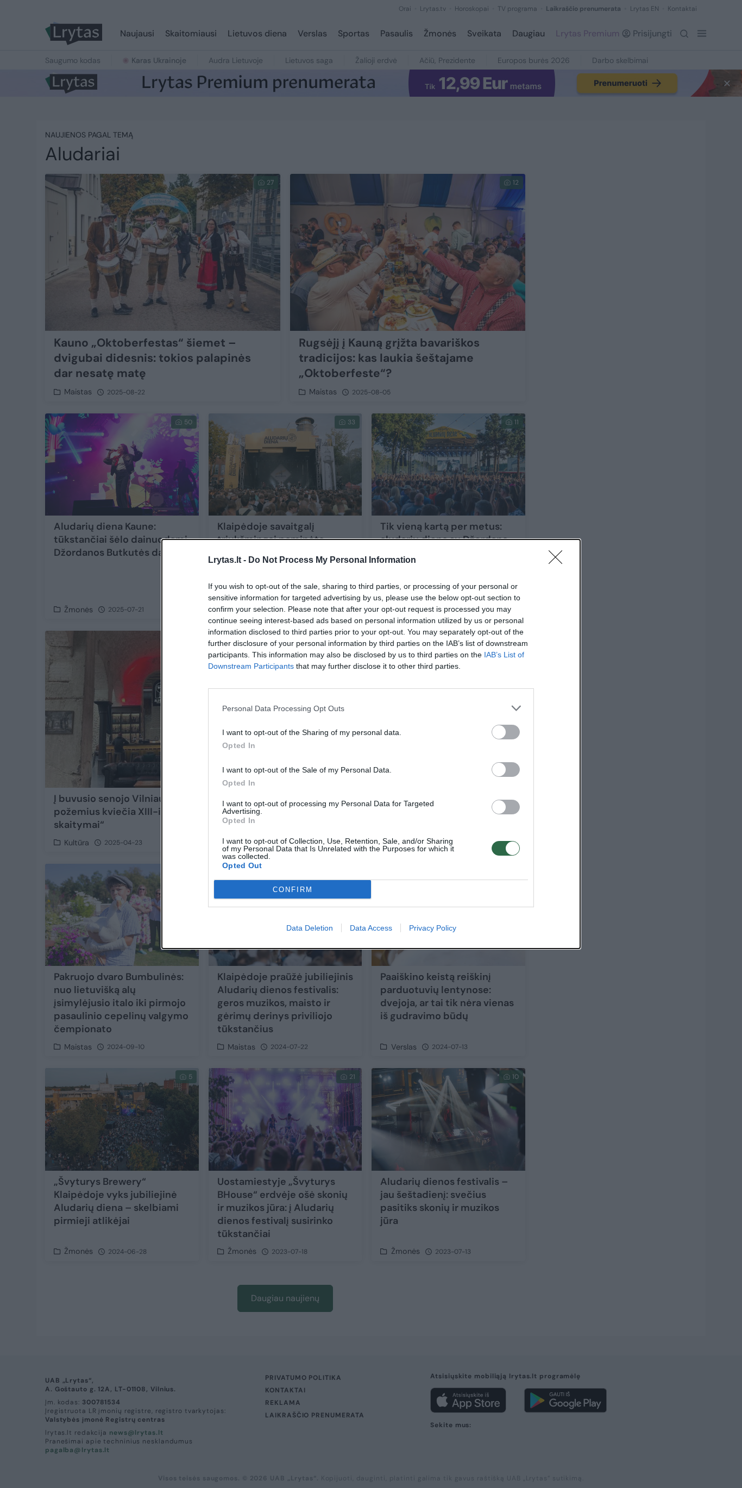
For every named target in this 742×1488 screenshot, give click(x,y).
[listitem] (371, 708)
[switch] (506, 732)
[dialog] (371, 744)
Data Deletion (309, 928)
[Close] (559, 560)
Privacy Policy (432, 928)
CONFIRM (293, 890)
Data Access (371, 928)
